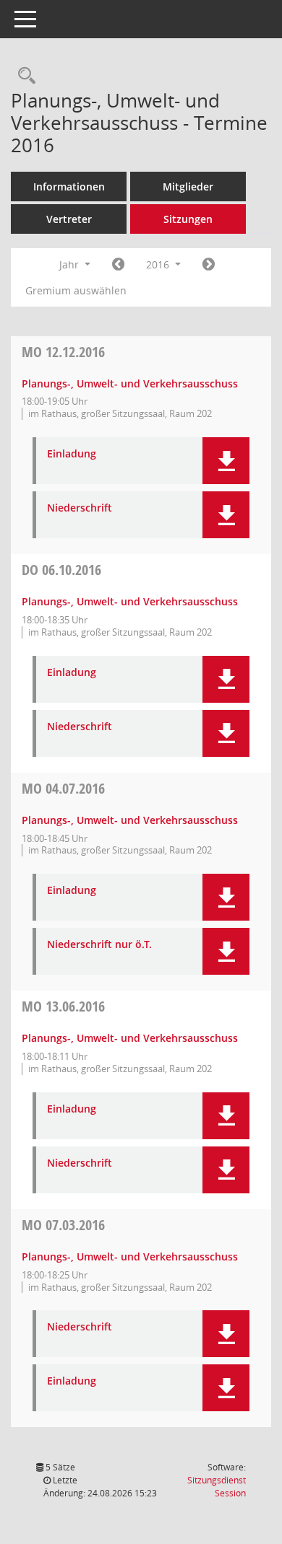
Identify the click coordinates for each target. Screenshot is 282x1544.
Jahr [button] (70, 264)
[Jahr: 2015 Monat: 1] (118, 265)
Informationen (69, 186)
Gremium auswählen (76, 290)
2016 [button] (159, 264)
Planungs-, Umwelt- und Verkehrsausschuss (130, 383)
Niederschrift (79, 508)
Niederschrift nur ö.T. (99, 945)
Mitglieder (188, 186)
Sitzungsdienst (216, 1486)
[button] (225, 460)
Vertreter (69, 219)
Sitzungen (188, 219)
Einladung (71, 454)
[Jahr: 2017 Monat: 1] (209, 265)
